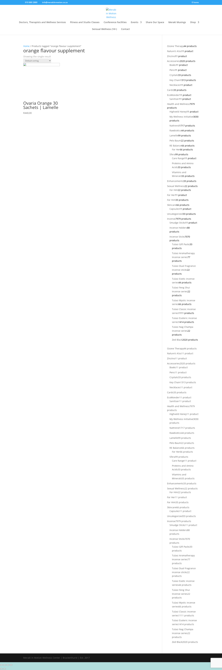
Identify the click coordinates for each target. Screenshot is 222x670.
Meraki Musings (177, 22)
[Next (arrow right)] (4, 668)
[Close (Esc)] (1, 664)
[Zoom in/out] (11, 664)
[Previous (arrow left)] (1, 668)
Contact (125, 29)
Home (26, 46)
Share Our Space (155, 22)
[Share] (4, 664)
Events (134, 22)
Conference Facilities (115, 22)
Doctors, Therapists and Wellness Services (42, 22)
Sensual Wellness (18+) (104, 29)
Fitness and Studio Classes (84, 22)
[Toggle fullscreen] (8, 664)
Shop (193, 22)
